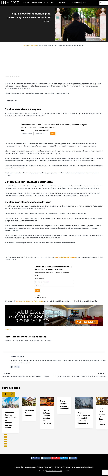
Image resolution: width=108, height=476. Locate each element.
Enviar (53, 133)
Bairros (26, 3)
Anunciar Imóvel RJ (79, 3)
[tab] (5, 434)
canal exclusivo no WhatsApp (65, 257)
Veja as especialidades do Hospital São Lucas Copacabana (83, 418)
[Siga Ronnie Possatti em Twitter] (15, 367)
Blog (25, 45)
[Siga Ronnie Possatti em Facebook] (11, 367)
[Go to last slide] (5, 394)
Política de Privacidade (51, 467)
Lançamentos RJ (63, 3)
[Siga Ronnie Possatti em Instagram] (18, 367)
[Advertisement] (52, 60)
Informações (32, 45)
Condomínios (37, 3)
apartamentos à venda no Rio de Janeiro (30, 301)
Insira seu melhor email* (42, 130)
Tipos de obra (49, 3)
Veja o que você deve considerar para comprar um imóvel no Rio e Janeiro (81, 375)
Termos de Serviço (69, 467)
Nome (22, 130)
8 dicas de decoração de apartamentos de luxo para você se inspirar (25, 375)
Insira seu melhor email (41, 282)
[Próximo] (11, 394)
